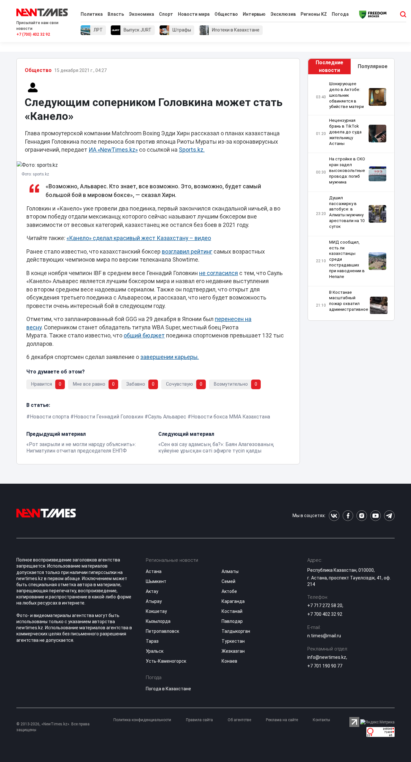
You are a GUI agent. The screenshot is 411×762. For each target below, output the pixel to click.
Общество (226, 14)
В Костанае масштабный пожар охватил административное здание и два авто (348, 304)
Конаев (229, 661)
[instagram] (361, 515)
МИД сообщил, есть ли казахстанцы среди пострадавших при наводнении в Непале (347, 259)
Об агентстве (239, 720)
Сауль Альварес (167, 417)
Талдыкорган (236, 631)
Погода (340, 14)
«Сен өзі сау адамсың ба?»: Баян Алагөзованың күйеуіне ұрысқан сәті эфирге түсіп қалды (216, 447)
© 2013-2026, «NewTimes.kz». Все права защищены (53, 727)
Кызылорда (158, 621)
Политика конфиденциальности (142, 720)
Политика (92, 14)
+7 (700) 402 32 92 (33, 34)
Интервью (254, 14)
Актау (152, 591)
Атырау (154, 601)
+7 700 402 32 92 (324, 614)
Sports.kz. (192, 150)
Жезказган (233, 651)
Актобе (229, 591)
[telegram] (389, 515)
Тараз (152, 641)
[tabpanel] (351, 197)
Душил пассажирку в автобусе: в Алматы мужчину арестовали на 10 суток (346, 212)
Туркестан (233, 641)
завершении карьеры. (169, 357)
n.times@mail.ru (324, 635)
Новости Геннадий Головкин (108, 417)
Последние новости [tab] (329, 66)
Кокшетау (156, 611)
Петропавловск (162, 631)
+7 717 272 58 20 (324, 605)
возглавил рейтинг (187, 251)
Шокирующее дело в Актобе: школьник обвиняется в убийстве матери (346, 95)
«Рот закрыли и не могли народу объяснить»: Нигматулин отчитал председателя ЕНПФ (81, 447)
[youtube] (375, 515)
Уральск (154, 651)
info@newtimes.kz (326, 657)
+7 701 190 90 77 (324, 665)
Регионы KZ (314, 14)
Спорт (166, 14)
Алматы (230, 571)
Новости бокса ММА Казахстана (230, 417)
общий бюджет (144, 335)
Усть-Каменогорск (166, 661)
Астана (154, 571)
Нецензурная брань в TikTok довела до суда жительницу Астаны (345, 132)
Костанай (232, 611)
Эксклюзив (283, 14)
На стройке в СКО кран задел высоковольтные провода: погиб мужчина (347, 170)
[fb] (348, 515)
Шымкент (156, 581)
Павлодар (232, 621)
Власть (116, 14)
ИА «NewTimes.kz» (113, 150)
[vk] (334, 515)
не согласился (218, 273)
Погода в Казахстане (168, 688)
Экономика (141, 14)
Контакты (321, 720)
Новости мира (194, 14)
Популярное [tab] (373, 66)
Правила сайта (199, 720)
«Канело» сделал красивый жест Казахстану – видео (138, 238)
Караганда (233, 601)
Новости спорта (49, 417)
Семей (228, 581)
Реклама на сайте (282, 720)
